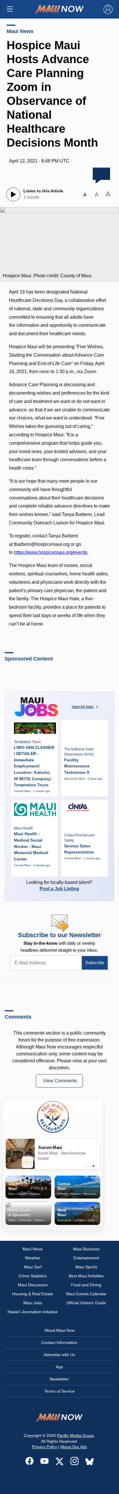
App (59, 1367)
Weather (32, 1258)
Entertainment (86, 1258)
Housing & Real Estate (32, 1293)
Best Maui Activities (86, 1276)
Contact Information (59, 1342)
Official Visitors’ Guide (86, 1302)
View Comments (60, 1080)
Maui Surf (33, 1267)
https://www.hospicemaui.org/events (50, 552)
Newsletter (59, 1379)
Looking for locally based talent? (59, 885)
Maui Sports (86, 1267)
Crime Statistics (32, 1276)
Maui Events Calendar (86, 1293)
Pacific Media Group (75, 1435)
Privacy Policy (44, 1446)
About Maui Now (59, 1330)
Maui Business (86, 1249)
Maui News (20, 31)
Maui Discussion (33, 1285)
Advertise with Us (59, 1354)
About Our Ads (73, 1446)
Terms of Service (59, 1391)
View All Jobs (83, 707)
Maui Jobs (32, 1302)
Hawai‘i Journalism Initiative (33, 1311)
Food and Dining (86, 1285)
